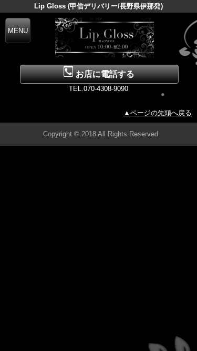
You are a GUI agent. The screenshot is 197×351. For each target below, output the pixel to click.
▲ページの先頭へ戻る (157, 113)
